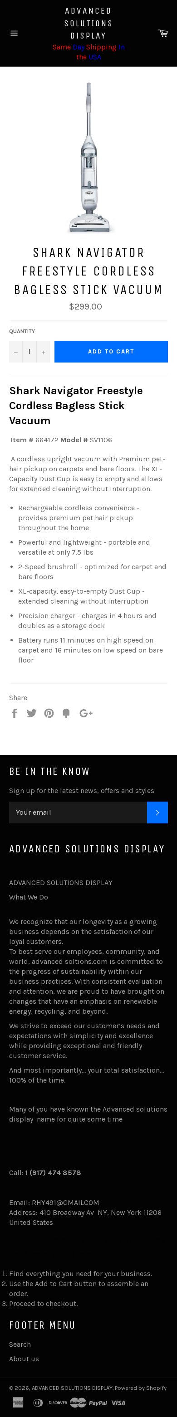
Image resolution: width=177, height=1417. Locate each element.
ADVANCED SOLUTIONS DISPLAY (88, 23)
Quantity (22, 331)
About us (24, 1358)
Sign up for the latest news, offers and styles (81, 790)
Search (20, 1344)
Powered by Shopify (141, 1387)
